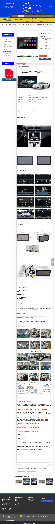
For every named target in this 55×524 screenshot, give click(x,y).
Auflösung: (41, 42)
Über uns (16, 500)
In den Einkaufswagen (45, 59)
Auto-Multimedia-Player (21, 472)
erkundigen (43, 55)
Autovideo (27, 468)
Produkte (16, 501)
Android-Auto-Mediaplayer (31, 472)
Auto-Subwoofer (6, 56)
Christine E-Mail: (50, 18)
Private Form (5, 39)
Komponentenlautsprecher (8, 53)
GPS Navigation (43, 468)
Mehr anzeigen (9, 79)
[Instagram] (47, 8)
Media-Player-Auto (45, 470)
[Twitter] (49, 6)
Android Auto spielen (20, 468)
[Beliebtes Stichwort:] (11, 19)
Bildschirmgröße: (42, 49)
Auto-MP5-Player (31, 501)
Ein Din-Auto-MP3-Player (8, 41)
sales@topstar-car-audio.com (29, 516)
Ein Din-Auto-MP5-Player (8, 44)
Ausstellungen (17, 503)
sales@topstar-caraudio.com (9, 7)
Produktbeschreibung (21, 64)
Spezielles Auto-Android (8, 49)
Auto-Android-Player (7, 47)
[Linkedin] (5, 498)
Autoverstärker (6, 59)
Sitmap (34, 523)
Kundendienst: (41, 38)
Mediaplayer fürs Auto (29, 470)
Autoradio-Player (38, 470)
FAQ (15, 504)
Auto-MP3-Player (31, 499)
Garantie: (40, 41)
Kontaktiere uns (17, 505)
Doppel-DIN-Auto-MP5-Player (8, 46)
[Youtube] (9, 498)
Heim (16, 499)
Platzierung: (41, 48)
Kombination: (41, 44)
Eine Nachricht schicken (47, 501)
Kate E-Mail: (42, 18)
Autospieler (5, 37)
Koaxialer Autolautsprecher (8, 55)
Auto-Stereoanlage (20, 470)
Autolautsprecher (7, 51)
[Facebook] (47, 6)
